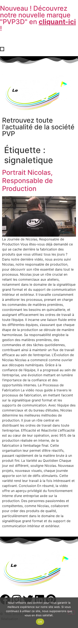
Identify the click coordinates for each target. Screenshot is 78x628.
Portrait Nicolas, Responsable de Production (27, 180)
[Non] (71, 612)
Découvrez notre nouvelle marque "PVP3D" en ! (38, 18)
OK (40, 621)
